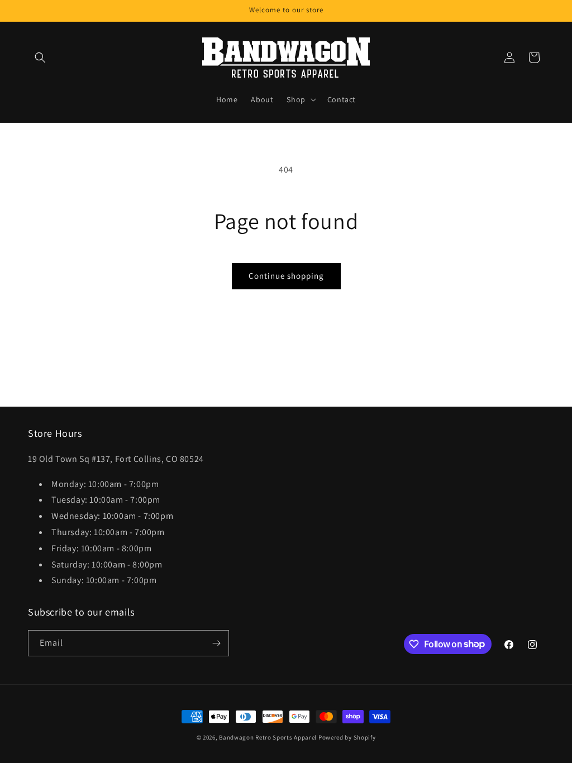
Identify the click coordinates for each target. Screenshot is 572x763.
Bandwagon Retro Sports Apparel (268, 737)
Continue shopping (286, 275)
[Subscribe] (216, 643)
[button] (40, 57)
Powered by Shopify (347, 737)
